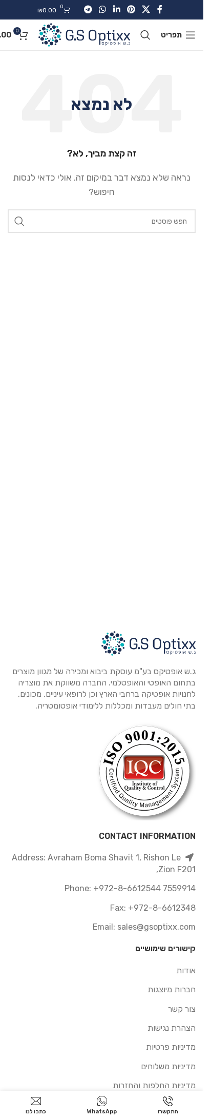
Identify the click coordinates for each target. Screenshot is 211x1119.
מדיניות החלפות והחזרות (154, 1085)
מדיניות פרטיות (171, 1047)
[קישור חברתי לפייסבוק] (160, 9)
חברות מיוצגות (171, 989)
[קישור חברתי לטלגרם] (87, 9)
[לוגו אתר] (84, 34)
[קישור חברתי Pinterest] (130, 9)
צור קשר (182, 1009)
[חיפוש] (145, 35)
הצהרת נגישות (171, 1028)
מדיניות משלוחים (168, 1066)
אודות (186, 970)
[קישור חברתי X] (145, 9)
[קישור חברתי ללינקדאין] (116, 9)
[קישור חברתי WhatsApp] (103, 9)
